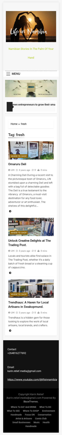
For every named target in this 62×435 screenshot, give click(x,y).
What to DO (45, 407)
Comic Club (41, 418)
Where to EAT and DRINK (23, 407)
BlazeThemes (31, 401)
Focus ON (30, 414)
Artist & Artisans (24, 418)
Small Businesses (21, 422)
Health (46, 422)
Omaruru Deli (17, 164)
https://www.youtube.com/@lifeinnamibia (32, 379)
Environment (48, 411)
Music (37, 422)
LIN (12, 170)
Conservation (44, 414)
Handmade (16, 414)
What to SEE (13, 411)
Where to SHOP (19, 156)
